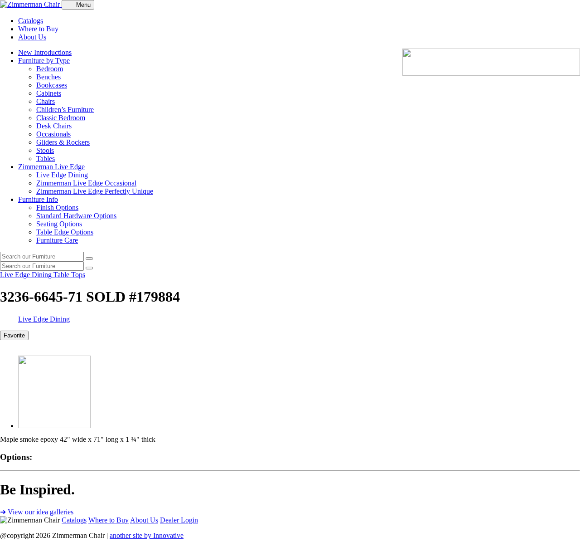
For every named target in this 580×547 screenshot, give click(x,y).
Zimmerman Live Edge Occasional (86, 183)
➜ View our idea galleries (36, 512)
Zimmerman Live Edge (51, 167)
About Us (32, 37)
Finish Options (57, 207)
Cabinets (48, 93)
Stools (45, 150)
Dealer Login (179, 520)
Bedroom (49, 69)
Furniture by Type (44, 60)
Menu (83, 4)
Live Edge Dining (62, 175)
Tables (45, 158)
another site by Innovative (147, 535)
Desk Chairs (54, 126)
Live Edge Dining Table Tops (42, 274)
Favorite (14, 335)
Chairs (45, 101)
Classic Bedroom (60, 118)
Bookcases (51, 85)
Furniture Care (57, 240)
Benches (48, 77)
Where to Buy (38, 29)
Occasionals (53, 134)
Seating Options (59, 224)
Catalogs (30, 20)
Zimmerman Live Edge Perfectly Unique (94, 191)
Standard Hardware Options (76, 216)
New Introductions (45, 52)
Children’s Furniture (65, 109)
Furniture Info (38, 199)
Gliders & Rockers (63, 142)
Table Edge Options (64, 232)
